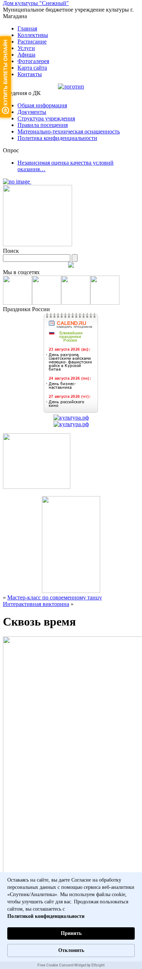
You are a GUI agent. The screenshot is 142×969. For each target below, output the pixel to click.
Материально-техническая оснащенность (68, 131)
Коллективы (32, 35)
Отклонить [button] (71, 950)
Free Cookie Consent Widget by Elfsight (71, 965)
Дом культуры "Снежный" (36, 3)
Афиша (26, 54)
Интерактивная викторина (36, 604)
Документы (31, 112)
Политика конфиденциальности (57, 138)
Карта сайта (32, 68)
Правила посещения (42, 125)
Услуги (26, 48)
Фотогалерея (33, 61)
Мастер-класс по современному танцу (54, 597)
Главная (27, 28)
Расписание (32, 41)
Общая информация (42, 105)
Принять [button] (71, 933)
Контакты (29, 74)
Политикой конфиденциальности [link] (45, 916)
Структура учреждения (46, 118)
